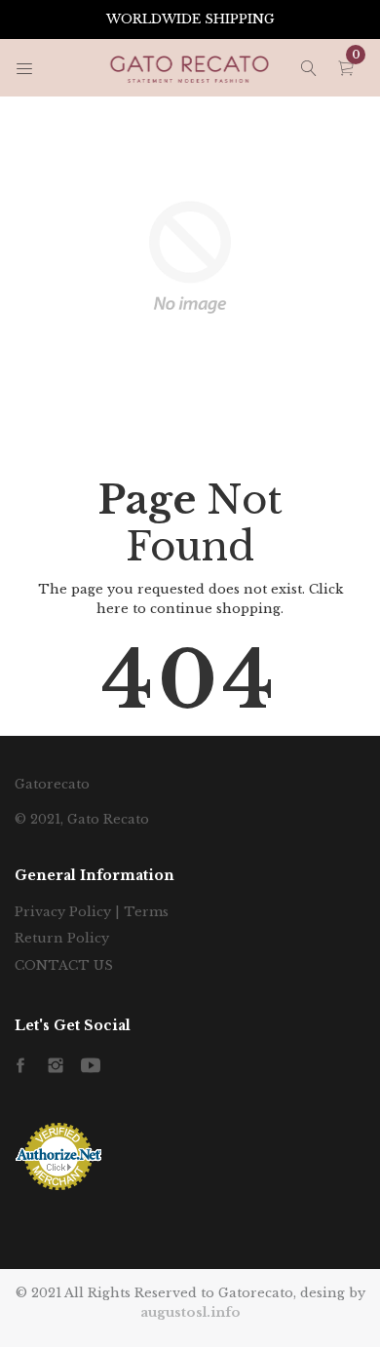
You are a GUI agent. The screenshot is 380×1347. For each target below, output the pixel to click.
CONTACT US (64, 965)
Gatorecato (52, 784)
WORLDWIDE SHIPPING (190, 19)
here (112, 608)
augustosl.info (190, 1312)
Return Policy (62, 938)
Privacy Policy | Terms (92, 912)
